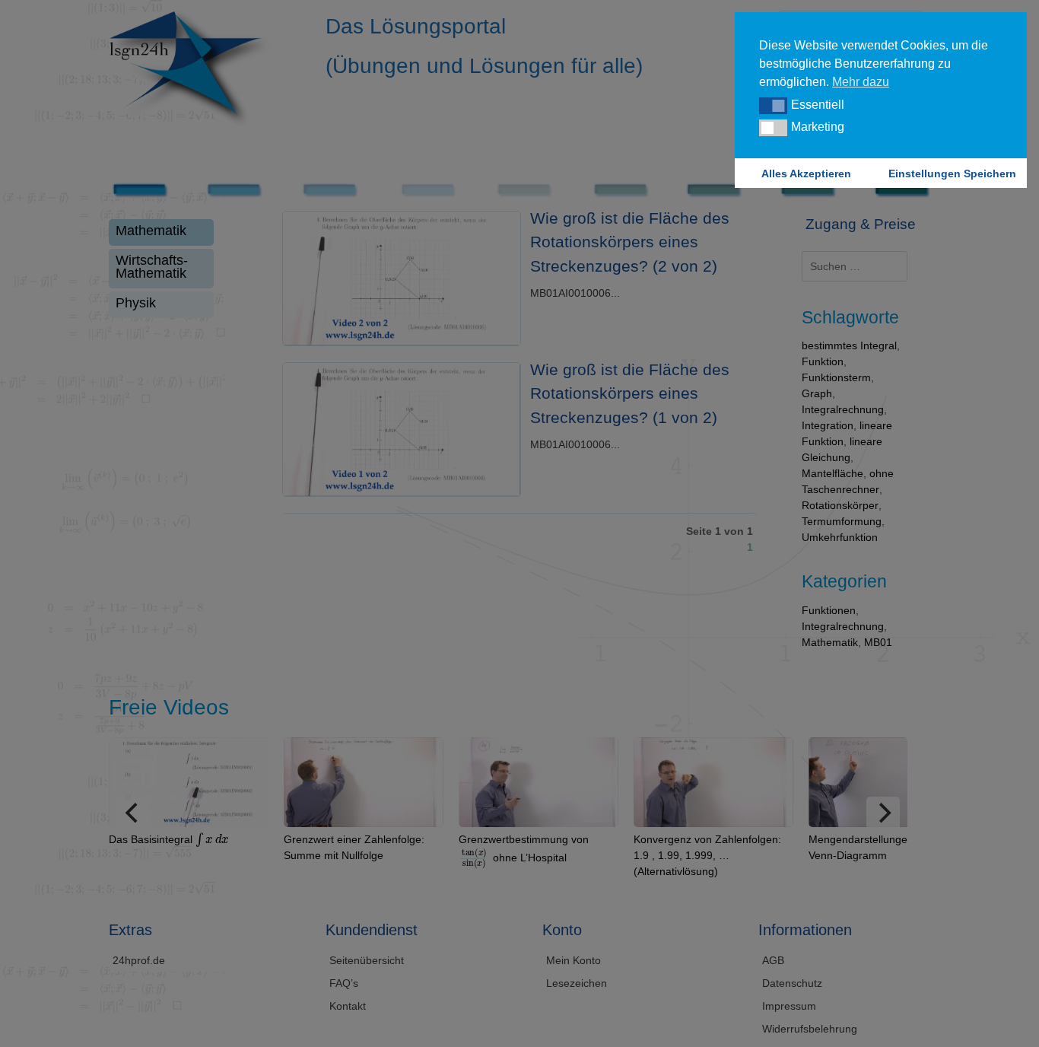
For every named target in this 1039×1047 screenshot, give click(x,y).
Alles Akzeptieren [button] (806, 173)
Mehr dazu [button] (860, 81)
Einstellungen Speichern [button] (952, 173)
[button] (773, 105)
